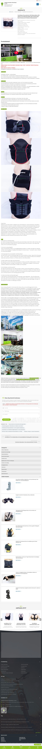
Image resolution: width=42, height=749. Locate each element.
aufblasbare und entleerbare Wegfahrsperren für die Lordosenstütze (14, 429)
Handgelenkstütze (5, 465)
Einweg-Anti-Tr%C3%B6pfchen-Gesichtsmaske (8, 679)
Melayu (28, 742)
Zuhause (2, 737)
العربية (25, 742)
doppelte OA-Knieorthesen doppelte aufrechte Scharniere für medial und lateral (28, 588)
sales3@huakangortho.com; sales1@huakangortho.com (14, 706)
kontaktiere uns (22, 737)
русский (13, 742)
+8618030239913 (8, 704)
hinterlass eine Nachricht (21, 746)
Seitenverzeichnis (22, 738)
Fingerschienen (4, 469)
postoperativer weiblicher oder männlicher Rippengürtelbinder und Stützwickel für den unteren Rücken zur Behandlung (34, 624)
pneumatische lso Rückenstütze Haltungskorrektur (17, 424)
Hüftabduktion (4, 471)
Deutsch (2, 742)
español (17, 742)
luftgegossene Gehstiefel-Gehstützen (7, 691)
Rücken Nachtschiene (5, 456)
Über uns (2, 738)
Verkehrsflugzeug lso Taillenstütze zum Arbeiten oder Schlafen (13, 426)
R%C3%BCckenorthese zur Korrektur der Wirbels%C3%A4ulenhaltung (12, 684)
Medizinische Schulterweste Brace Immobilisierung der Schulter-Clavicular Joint (26, 542)
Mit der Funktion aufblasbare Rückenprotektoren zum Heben (12, 431)
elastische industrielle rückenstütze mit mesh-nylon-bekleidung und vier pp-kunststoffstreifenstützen (7, 624)
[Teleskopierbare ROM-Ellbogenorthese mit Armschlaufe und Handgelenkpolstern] (8, 517)
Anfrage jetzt (37, 744)
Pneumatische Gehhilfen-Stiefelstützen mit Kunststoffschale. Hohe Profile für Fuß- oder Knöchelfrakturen (27, 480)
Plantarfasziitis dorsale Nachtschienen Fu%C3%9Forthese (10, 680)
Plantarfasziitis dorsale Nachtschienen (7, 685)
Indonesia (32, 742)
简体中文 (36, 742)
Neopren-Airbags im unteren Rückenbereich (32, 431)
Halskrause (3, 467)
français (9, 742)
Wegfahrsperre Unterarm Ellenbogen (8, 460)
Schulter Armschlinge (5, 462)
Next (40, 619)
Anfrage (13, 612)
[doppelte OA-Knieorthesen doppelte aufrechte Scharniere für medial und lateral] (8, 594)
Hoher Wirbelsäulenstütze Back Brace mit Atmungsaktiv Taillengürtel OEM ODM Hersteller (27, 526)
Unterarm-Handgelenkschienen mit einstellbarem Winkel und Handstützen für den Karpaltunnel (26, 573)
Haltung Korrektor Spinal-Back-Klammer (7, 682)
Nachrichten (3, 741)
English (6, 742)
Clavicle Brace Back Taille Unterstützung (7, 692)
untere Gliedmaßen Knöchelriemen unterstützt (8, 694)
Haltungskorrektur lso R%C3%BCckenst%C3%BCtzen (9, 689)
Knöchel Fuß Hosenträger (6, 452)
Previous (1, 619)
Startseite (11, 11)
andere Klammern (5, 473)
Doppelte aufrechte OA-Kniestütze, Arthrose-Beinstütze (25, 495)
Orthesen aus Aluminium (5, 687)
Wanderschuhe (4, 458)
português (21, 742)
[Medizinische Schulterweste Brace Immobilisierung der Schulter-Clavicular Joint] (8, 548)
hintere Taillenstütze (18, 11)
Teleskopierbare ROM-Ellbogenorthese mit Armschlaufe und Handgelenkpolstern (26, 511)
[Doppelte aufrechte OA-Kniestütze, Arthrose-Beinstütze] (8, 501)
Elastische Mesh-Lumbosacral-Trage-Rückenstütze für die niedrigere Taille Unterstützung (27, 557)
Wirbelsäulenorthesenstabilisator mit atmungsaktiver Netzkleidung (13, 427)
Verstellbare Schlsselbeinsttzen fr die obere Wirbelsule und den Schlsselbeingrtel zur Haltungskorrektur (21, 624)
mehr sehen (18, 482)
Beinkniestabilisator (5, 454)
